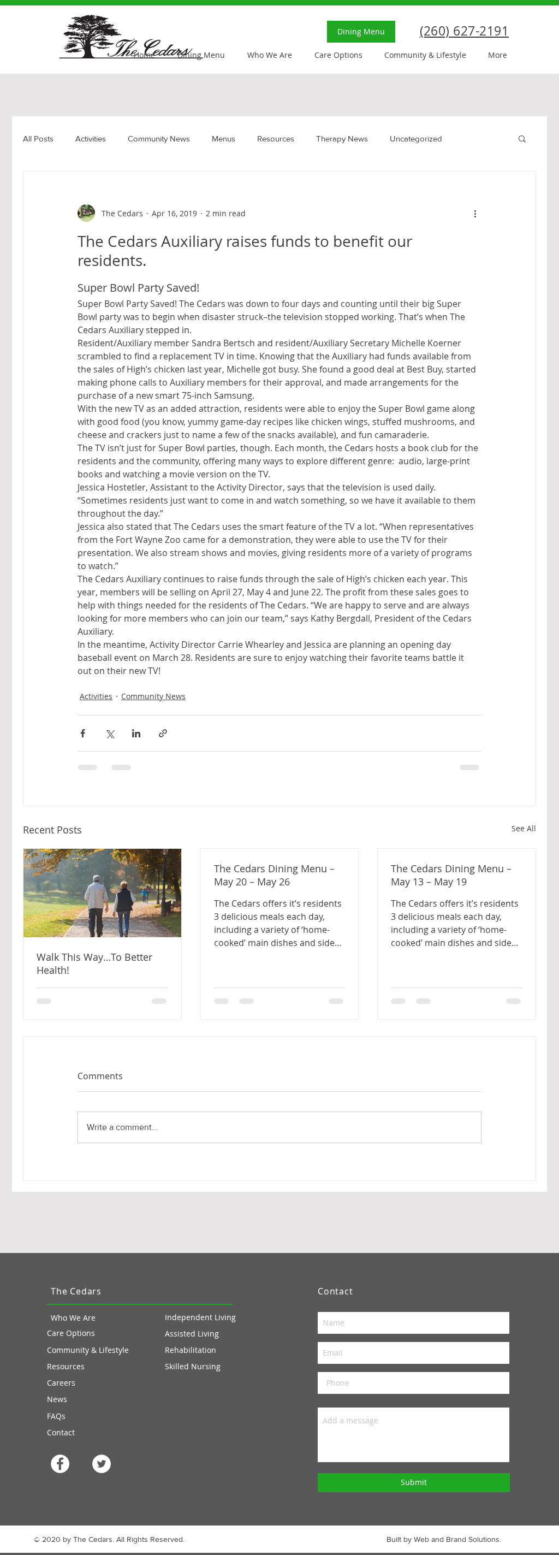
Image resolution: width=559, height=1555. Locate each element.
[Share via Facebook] (83, 733)
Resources (275, 138)
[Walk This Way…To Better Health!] (102, 893)
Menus (223, 138)
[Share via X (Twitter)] (109, 733)
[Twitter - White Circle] (101, 1464)
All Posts (38, 138)
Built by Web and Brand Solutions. (443, 1539)
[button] (522, 138)
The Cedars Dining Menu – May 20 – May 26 (274, 875)
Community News (159, 138)
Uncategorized (416, 138)
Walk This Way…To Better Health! (94, 963)
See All (524, 828)
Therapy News (342, 138)
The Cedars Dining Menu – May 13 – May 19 (451, 875)
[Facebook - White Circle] (60, 1464)
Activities (90, 138)
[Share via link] (163, 733)
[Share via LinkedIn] (136, 733)
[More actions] (474, 213)
